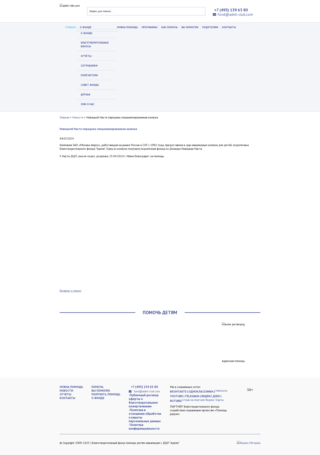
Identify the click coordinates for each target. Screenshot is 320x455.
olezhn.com (83, 446)
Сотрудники (89, 65)
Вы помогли (189, 27)
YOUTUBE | (177, 396)
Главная (70, 27)
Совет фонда (90, 85)
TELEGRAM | (193, 396)
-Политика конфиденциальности (144, 426)
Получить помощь (105, 394)
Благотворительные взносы (95, 44)
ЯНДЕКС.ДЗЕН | (211, 396)
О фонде (86, 33)
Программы (149, 27)
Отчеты (65, 394)
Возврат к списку (70, 290)
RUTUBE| (175, 401)
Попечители (89, 75)
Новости (77, 117)
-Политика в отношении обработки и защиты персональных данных (145, 415)
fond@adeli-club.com (235, 14)
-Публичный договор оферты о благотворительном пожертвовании (144, 400)
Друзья (85, 94)
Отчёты (86, 56)
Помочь (97, 387)
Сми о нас (87, 104)
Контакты (229, 27)
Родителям (210, 27)
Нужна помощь (127, 27)
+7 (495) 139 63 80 (144, 387)
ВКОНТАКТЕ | (179, 391)
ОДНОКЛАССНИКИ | (202, 391)
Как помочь (169, 27)
